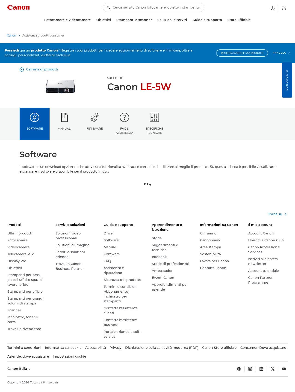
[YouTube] (284, 369)
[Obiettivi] (113, 20)
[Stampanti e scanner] (154, 20)
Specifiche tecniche (154, 130)
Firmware (94, 128)
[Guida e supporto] (224, 20)
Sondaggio (286, 80)
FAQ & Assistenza (124, 130)
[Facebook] (239, 369)
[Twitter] (272, 369)
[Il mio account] (272, 8)
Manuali (64, 128)
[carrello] (284, 8)
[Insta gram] (250, 369)
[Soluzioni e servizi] (189, 20)
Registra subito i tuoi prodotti (242, 53)
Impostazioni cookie (69, 356)
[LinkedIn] (261, 369)
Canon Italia (17, 369)
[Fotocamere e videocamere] (92, 20)
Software (35, 128)
